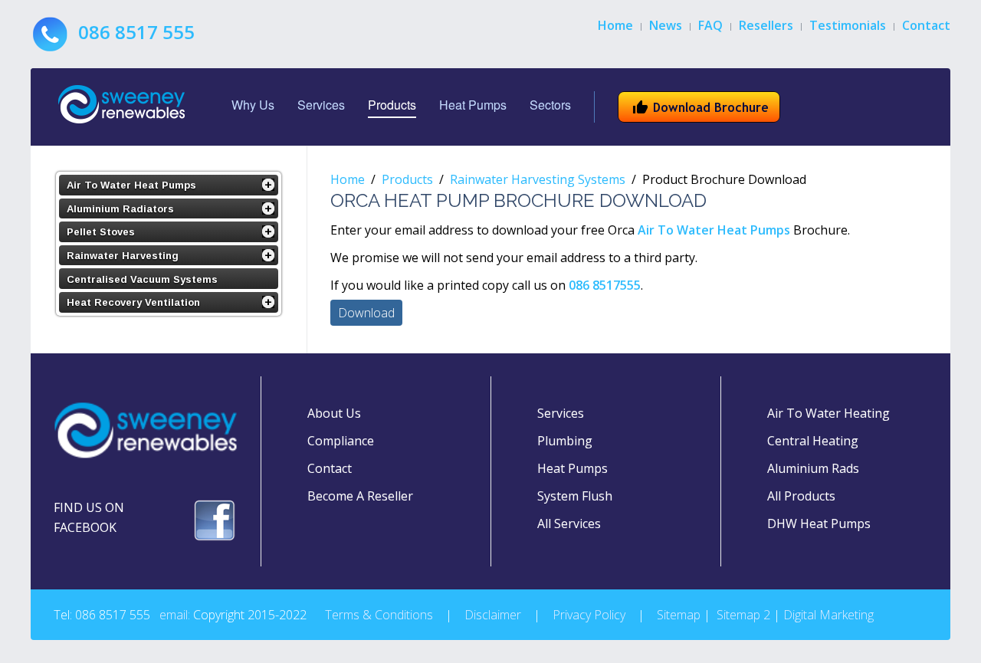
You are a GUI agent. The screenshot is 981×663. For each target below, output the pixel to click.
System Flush (574, 495)
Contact (926, 25)
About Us (334, 413)
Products (392, 104)
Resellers (766, 25)
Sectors (550, 104)
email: (174, 614)
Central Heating (812, 440)
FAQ (710, 25)
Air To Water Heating (828, 413)
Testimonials (847, 25)
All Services (569, 523)
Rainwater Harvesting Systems (537, 179)
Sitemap (678, 614)
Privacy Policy (589, 614)
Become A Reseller (360, 495)
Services (321, 104)
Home (615, 25)
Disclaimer (492, 614)
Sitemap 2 (743, 614)
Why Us (252, 104)
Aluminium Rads (813, 468)
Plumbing (564, 440)
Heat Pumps (473, 104)
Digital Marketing (828, 614)
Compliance (340, 440)
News (665, 25)
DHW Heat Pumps (819, 523)
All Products (801, 495)
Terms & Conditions (379, 614)
